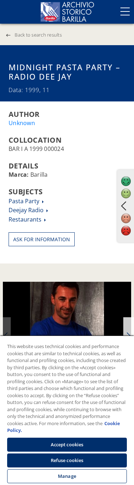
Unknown (22, 123)
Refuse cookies (67, 460)
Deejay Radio (27, 210)
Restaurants (26, 219)
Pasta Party (25, 201)
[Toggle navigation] (125, 11)
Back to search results (38, 35)
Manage (67, 476)
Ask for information (41, 239)
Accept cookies (67, 444)
